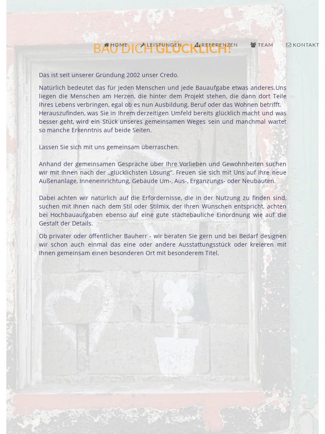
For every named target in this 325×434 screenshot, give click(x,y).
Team (264, 45)
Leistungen (164, 45)
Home (118, 45)
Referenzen (219, 45)
